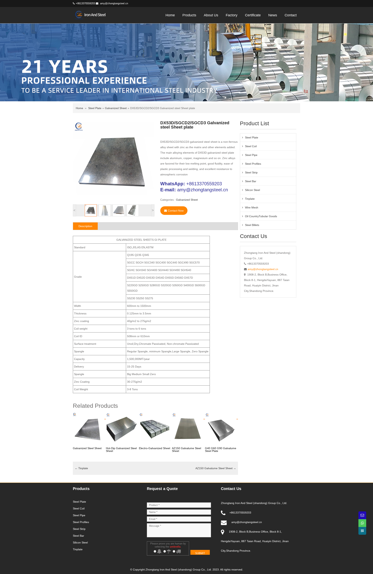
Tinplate (81, 468)
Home (170, 15)
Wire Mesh (251, 207)
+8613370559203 (204, 183)
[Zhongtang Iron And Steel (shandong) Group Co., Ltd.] (92, 14)
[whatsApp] (362, 523)
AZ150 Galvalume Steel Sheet (215, 468)
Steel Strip (251, 172)
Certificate (253, 15)
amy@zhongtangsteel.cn (114, 3)
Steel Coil (251, 146)
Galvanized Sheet (116, 108)
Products (189, 15)
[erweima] (362, 531)
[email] (362, 515)
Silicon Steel (252, 190)
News (272, 15)
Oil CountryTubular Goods (261, 216)
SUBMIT (200, 553)
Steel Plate (94, 108)
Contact (291, 15)
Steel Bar (250, 181)
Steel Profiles (253, 163)
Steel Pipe (251, 155)
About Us (211, 15)
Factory (231, 15)
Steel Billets (252, 225)
